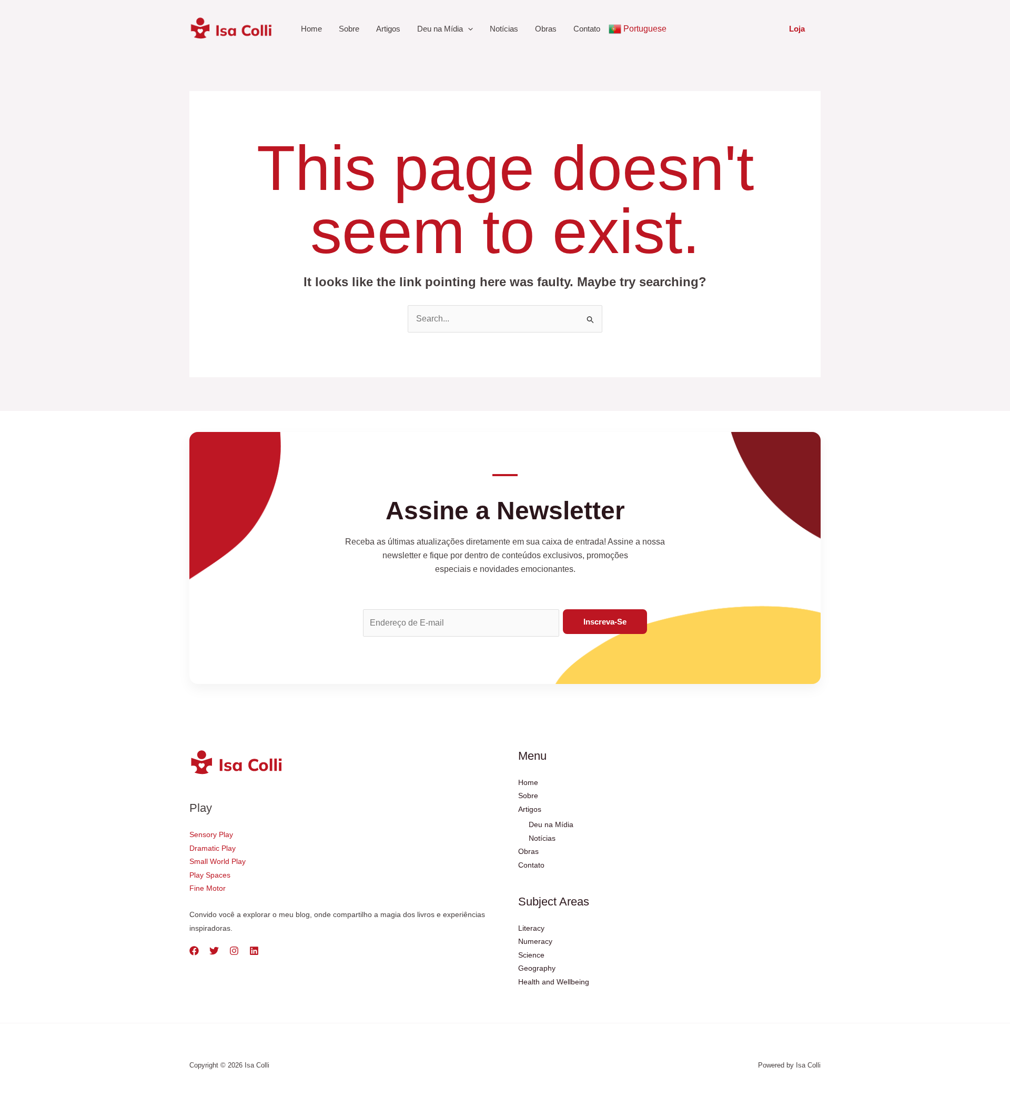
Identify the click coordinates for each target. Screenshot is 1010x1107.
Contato (586, 28)
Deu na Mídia (440, 28)
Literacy (531, 928)
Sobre (349, 28)
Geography (537, 968)
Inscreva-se (605, 621)
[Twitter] (214, 950)
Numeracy (535, 941)
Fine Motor (207, 888)
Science (531, 955)
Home (311, 28)
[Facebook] (194, 950)
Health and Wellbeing (553, 982)
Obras (546, 28)
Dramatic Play (212, 848)
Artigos (388, 28)
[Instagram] (234, 950)
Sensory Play (211, 834)
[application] (468, 29)
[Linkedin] (254, 950)
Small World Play (217, 861)
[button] (797, 28)
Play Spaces (209, 875)
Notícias (504, 28)
